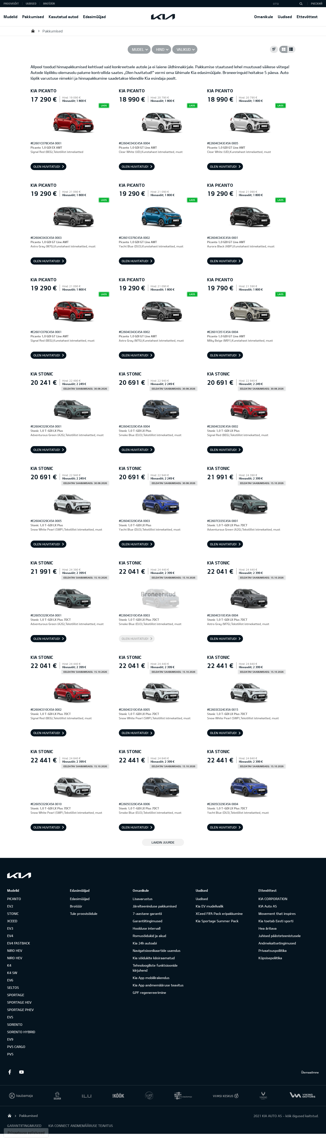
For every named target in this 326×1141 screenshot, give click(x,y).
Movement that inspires (277, 914)
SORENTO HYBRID (21, 1032)
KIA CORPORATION (272, 899)
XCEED (12, 921)
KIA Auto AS (267, 906)
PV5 (10, 1054)
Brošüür (49, 3)
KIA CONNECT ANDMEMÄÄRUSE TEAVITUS (80, 1126)
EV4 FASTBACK (18, 943)
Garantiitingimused (147, 921)
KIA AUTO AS (33, 30)
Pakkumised (33, 16)
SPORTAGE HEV (19, 1002)
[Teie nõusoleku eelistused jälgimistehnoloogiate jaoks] (26, 1132)
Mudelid (10, 16)
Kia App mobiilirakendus (151, 978)
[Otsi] (301, 3)
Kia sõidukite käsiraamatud (154, 958)
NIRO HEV (14, 950)
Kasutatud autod (63, 16)
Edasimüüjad (94, 16)
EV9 (10, 1039)
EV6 (10, 980)
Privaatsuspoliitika (272, 950)
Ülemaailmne (310, 1072)
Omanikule (263, 16)
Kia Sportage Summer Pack (217, 921)
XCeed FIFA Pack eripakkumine (219, 914)
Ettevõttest (307, 16)
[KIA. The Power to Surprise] (19, 875)
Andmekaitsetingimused (277, 943)
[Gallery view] (283, 49)
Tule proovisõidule (83, 914)
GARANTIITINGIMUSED (24, 1126)
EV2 (10, 906)
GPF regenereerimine (149, 992)
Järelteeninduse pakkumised (155, 906)
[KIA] (163, 16)
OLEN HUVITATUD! (46, 166)
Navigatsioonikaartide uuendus (156, 950)
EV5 (10, 1017)
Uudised (285, 16)
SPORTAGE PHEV (20, 1010)
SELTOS (13, 987)
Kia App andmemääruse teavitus (158, 985)
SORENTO (14, 1024)
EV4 (10, 936)
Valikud (184, 49)
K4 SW (12, 973)
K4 (9, 965)
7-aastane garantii (147, 914)
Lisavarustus (142, 899)
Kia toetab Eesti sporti (275, 921)
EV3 (10, 928)
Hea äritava (267, 928)
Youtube (21, 1072)
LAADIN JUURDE (163, 842)
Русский (316, 3)
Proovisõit (11, 3)
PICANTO (14, 899)
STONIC (13, 914)
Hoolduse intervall (146, 928)
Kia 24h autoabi (145, 943)
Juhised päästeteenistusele (279, 936)
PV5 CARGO (16, 1047)
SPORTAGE (15, 995)
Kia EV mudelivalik (209, 906)
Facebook (9, 1072)
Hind (160, 49)
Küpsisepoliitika (270, 958)
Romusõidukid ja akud (149, 936)
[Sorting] (274, 49)
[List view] (291, 49)
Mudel (138, 49)
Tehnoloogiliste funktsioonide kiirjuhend (155, 967)
